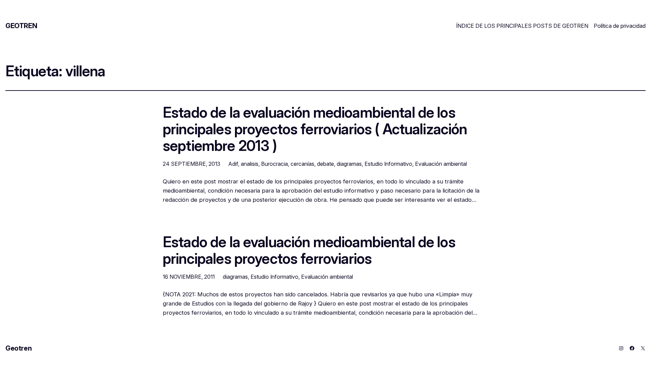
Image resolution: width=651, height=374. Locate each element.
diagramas (349, 163)
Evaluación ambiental (441, 163)
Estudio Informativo (388, 163)
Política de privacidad (620, 25)
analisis (249, 163)
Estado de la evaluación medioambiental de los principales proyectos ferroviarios (309, 250)
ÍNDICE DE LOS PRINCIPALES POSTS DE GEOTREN (522, 25)
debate (325, 163)
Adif (233, 163)
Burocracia (274, 163)
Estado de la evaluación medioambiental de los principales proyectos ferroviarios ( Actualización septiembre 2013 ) (315, 129)
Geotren (21, 26)
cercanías (302, 163)
